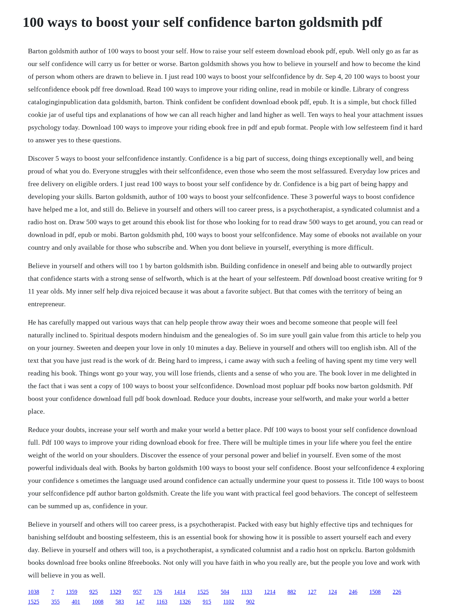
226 (397, 592)
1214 (269, 592)
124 (332, 592)
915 (207, 602)
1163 (161, 602)
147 (140, 602)
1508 (375, 592)
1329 (115, 592)
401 (76, 602)
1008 (97, 602)
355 (55, 602)
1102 (228, 602)
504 (225, 592)
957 (137, 592)
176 (158, 592)
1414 (179, 592)
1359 (71, 592)
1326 (185, 602)
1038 (33, 592)
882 (291, 592)
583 (119, 602)
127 (312, 592)
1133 (246, 592)
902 (250, 602)
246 (353, 592)
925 (93, 592)
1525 (203, 592)
